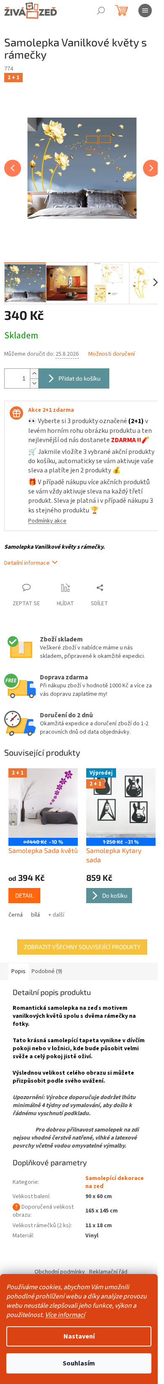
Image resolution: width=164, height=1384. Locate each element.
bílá (35, 915)
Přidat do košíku (79, 378)
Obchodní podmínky (59, 1272)
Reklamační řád (108, 1272)
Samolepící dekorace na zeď (114, 1182)
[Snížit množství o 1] (34, 383)
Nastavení (79, 1336)
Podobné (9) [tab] (47, 971)
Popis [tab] (18, 971)
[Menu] (145, 10)
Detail (24, 895)
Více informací (65, 1315)
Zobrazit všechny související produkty (82, 946)
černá (15, 915)
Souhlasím (79, 1363)
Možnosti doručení (111, 354)
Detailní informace (27, 563)
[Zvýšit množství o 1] (34, 373)
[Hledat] (101, 10)
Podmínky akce (47, 521)
